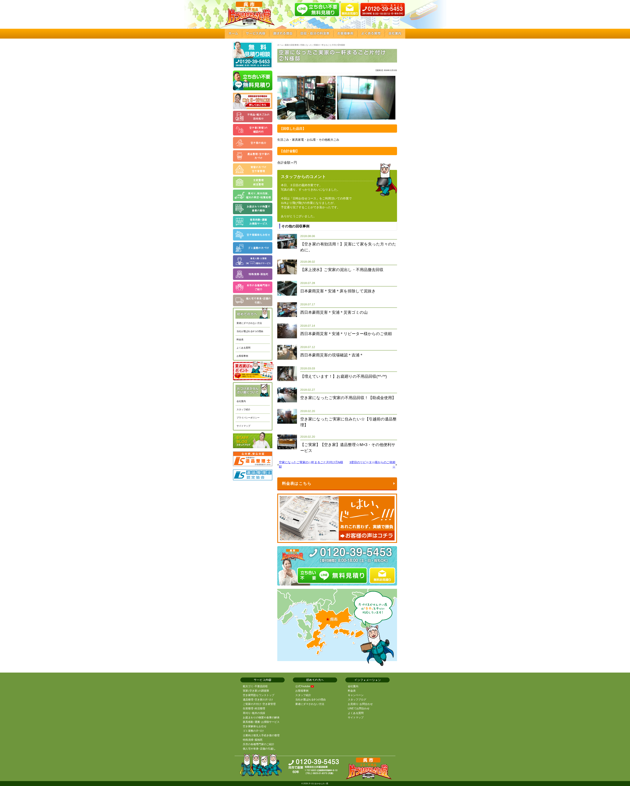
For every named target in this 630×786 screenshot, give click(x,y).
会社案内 (241, 401)
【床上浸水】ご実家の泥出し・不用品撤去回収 (341, 269)
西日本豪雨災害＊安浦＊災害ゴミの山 (334, 312)
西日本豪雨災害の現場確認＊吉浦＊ (331, 355)
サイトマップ (243, 426)
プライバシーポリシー (248, 417)
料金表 (240, 339)
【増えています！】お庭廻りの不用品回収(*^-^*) (343, 376)
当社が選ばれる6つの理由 (250, 331)
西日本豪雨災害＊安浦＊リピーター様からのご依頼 (346, 333)
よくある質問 (243, 347)
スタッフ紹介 (243, 409)
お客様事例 (242, 356)
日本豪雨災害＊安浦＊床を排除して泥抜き (338, 291)
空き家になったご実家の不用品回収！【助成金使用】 (348, 397)
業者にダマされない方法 (249, 323)
